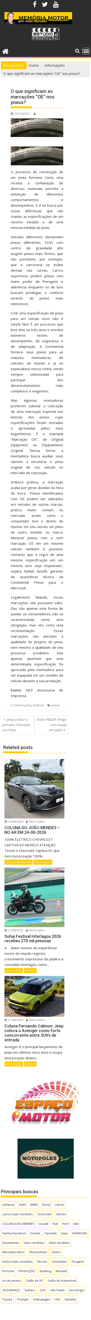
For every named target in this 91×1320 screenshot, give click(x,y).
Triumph (22, 1299)
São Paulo (57, 1290)
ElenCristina (36, 822)
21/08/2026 (15, 930)
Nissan (42, 1261)
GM (75, 1224)
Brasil (46, 1205)
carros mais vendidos (17, 1214)
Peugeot (78, 1261)
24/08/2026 (15, 822)
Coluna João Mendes (18, 862)
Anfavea (8, 1205)
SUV (43, 1290)
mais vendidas (34, 1243)
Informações (22, 705)
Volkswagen (41, 1299)
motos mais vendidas (17, 1261)
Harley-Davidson (14, 1233)
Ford (65, 1224)
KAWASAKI (79, 1233)
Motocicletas (38, 1252)
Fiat (55, 1224)
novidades (59, 1261)
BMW (34, 1205)
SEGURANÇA (11, 1290)
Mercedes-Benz (13, 1252)
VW (57, 1299)
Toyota (7, 1299)
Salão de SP (34, 1280)
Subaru (29, 1290)
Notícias (38, 705)
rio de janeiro (11, 1280)
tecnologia (76, 1290)
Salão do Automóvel (62, 1280)
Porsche (8, 1271)
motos (56, 1252)
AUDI (22, 1205)
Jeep (64, 1233)
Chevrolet (44, 1214)
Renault (61, 1271)
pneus (56, 705)
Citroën (61, 1214)
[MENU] (86, 51)
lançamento (10, 1243)
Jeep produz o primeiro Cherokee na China (17, 724)
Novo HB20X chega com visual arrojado (51, 724)
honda (35, 1233)
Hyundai (51, 1233)
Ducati (43, 1224)
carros (59, 1205)
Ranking (45, 1271)
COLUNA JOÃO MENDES (18, 1224)
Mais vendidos (59, 1243)
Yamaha (70, 1299)
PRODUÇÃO (27, 1271)
